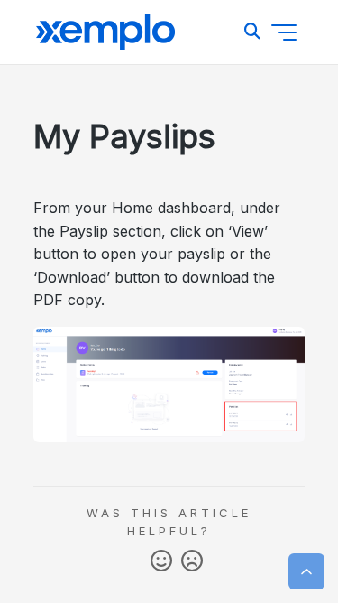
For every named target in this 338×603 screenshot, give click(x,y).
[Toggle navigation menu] (284, 32)
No (192, 561)
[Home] (105, 32)
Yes (161, 561)
